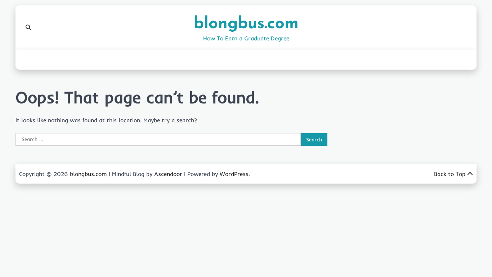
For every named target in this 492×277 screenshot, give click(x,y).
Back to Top (449, 173)
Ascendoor (168, 173)
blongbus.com (246, 24)
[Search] (28, 27)
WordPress (234, 173)
